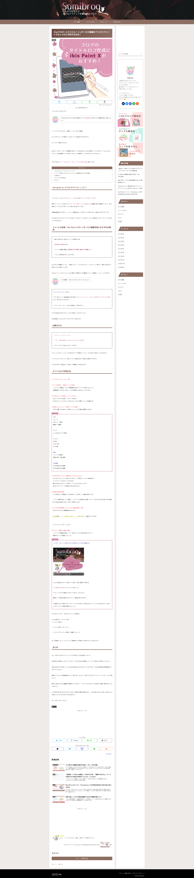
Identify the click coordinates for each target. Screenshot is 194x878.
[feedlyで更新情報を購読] (94, 748)
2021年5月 (121, 245)
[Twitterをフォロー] (70, 748)
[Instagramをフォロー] (82, 748)
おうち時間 (121, 207)
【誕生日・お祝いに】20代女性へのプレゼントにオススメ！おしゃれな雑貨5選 (130, 170)
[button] (141, 54)
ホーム (121, 873)
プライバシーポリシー (138, 873)
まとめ (56, 180)
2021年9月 (121, 234)
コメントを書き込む (82, 858)
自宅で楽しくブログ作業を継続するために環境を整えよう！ (130, 181)
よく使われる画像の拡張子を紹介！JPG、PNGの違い (129, 175)
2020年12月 (121, 263)
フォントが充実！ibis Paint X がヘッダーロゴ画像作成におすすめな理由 (72, 173)
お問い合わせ (128, 873)
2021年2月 (121, 256)
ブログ (54, 706)
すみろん (130, 78)
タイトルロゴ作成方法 (60, 178)
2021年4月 (121, 249)
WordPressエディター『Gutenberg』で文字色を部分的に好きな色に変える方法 (130, 193)
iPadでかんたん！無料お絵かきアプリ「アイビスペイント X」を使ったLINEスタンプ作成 (130, 187)
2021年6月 (121, 241)
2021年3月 (121, 252)
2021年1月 (121, 260)
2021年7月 (121, 238)
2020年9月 (121, 267)
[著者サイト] (57, 748)
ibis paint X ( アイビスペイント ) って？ (65, 171)
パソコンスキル (122, 210)
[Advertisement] (82, 722)
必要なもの (57, 175)
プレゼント (121, 214)
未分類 (120, 221)
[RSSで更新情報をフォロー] (106, 748)
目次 (80, 168)
